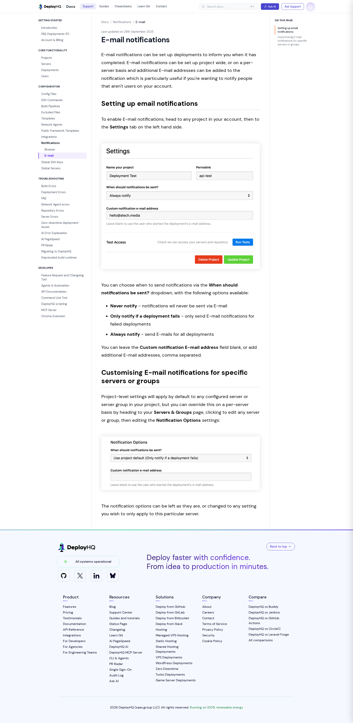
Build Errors (48, 186)
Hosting (161, 629)
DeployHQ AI (118, 647)
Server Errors (49, 217)
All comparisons (261, 640)
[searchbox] (227, 6)
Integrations (49, 137)
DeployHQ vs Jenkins (264, 612)
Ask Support (293, 6)
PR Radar (47, 245)
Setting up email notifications (288, 29)
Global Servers (50, 168)
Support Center (120, 612)
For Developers (74, 641)
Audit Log (116, 675)
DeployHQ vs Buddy (263, 607)
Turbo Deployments (170, 674)
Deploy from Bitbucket (172, 618)
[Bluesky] (112, 575)
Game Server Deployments (176, 680)
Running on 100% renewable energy (216, 707)
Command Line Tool (54, 298)
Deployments (50, 70)
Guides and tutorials (124, 618)
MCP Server (49, 310)
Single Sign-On (120, 669)
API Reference (73, 629)
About (206, 607)
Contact (161, 6)
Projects (46, 58)
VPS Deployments (169, 657)
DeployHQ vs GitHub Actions (264, 620)
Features (69, 607)
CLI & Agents (119, 658)
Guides (104, 6)
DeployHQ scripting (54, 304)
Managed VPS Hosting (172, 635)
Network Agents (51, 124)
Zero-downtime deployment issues (59, 225)
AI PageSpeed (50, 239)
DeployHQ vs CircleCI (264, 629)
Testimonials (72, 618)
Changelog (117, 629)
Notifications (50, 143)
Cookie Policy (212, 641)
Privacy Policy (212, 629)
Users (45, 76)
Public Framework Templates (60, 131)
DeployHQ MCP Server (125, 652)
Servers (46, 64)
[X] (80, 575)
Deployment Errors (53, 192)
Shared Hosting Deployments (167, 649)
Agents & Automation (55, 285)
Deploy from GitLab (170, 612)
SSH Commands (52, 100)
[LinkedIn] (96, 575)
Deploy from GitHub (170, 607)
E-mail (49, 155)
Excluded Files (50, 112)
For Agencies (73, 647)
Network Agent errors (55, 204)
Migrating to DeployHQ (56, 251)
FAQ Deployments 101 (55, 34)
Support (88, 6)
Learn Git (143, 6)
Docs (105, 22)
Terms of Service (214, 624)
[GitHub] (63, 575)
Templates (48, 118)
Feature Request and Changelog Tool (62, 277)
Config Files (48, 94)
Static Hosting (166, 641)
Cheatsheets (123, 6)
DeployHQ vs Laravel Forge (269, 634)
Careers (208, 612)
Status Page (118, 624)
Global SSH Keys (52, 162)
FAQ (43, 198)
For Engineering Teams (80, 652)
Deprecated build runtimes (59, 257)
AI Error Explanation (54, 233)
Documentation (74, 624)
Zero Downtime (167, 669)
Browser (50, 149)
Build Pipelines (50, 106)
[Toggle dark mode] (310, 6)
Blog (112, 607)
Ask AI (272, 6)
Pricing (68, 612)
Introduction (49, 28)
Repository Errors (52, 210)
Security (208, 635)
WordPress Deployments (174, 663)
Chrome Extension (53, 316)
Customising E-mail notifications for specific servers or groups (292, 40)
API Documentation (53, 291)
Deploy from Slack (169, 624)
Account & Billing (52, 40)
